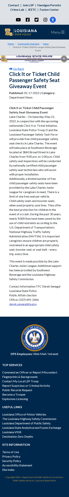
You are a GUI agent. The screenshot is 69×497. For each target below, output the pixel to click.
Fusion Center (49, 9)
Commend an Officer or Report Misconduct (29, 372)
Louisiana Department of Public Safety (26, 423)
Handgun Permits (49, 5)
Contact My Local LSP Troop (20, 381)
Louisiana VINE (12, 432)
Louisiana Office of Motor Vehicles (24, 414)
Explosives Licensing (15, 399)
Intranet (53, 354)
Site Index (8, 469)
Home (11, 43)
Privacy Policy (11, 456)
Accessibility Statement (17, 465)
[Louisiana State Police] (23, 32)
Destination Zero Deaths (17, 436)
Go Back (18, 68)
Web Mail (39, 354)
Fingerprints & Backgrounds (20, 376)
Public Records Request (17, 390)
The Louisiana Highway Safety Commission (29, 418)
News (46, 43)
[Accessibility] (53, 20)
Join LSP (28, 5)
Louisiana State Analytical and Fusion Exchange (31, 427)
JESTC (32, 9)
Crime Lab (17, 9)
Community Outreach (28, 43)
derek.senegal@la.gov (23, 304)
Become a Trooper (14, 394)
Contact (13, 5)
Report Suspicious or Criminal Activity (26, 385)
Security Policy (11, 461)
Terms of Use (10, 452)
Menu (56, 32)
